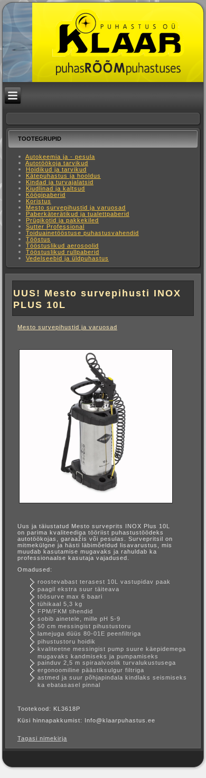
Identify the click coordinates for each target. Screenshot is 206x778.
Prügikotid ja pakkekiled (62, 220)
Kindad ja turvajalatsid (59, 182)
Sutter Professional (55, 226)
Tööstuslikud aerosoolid (62, 245)
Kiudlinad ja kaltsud (55, 188)
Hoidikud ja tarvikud (56, 169)
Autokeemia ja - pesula (60, 156)
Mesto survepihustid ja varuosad (76, 207)
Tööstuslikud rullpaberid (62, 252)
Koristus (38, 201)
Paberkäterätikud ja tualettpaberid (77, 214)
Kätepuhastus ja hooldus (63, 176)
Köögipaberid (45, 195)
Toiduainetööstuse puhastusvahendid (82, 233)
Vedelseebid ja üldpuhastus (67, 258)
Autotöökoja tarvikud (56, 163)
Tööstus (38, 239)
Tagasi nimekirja (42, 738)
